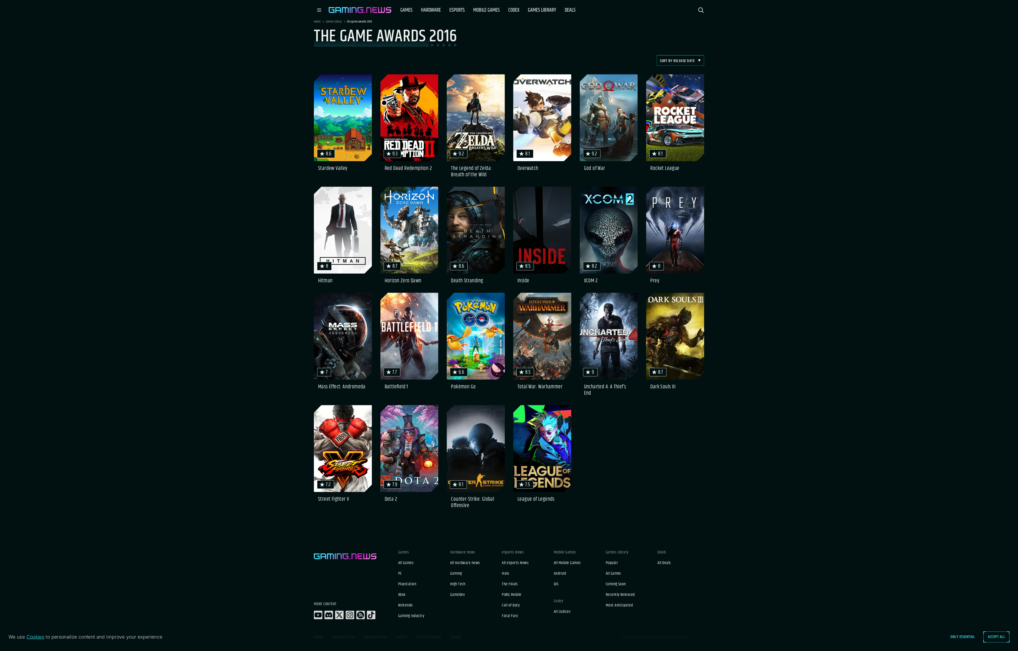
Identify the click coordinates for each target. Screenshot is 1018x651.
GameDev (457, 595)
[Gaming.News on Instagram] (350, 615)
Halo (505, 573)
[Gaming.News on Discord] (328, 615)
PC (400, 573)
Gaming (456, 573)
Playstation (407, 584)
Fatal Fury (510, 616)
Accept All (996, 637)
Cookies (36, 637)
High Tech (458, 584)
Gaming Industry (411, 616)
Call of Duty (511, 605)
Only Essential (962, 637)
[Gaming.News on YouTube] (318, 615)
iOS (556, 584)
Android (560, 573)
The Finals (510, 584)
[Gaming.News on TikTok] (371, 615)
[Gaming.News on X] (339, 615)
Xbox (402, 595)
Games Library (334, 22)
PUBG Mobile (511, 595)
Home (317, 22)
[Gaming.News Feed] (360, 615)
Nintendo (405, 605)
